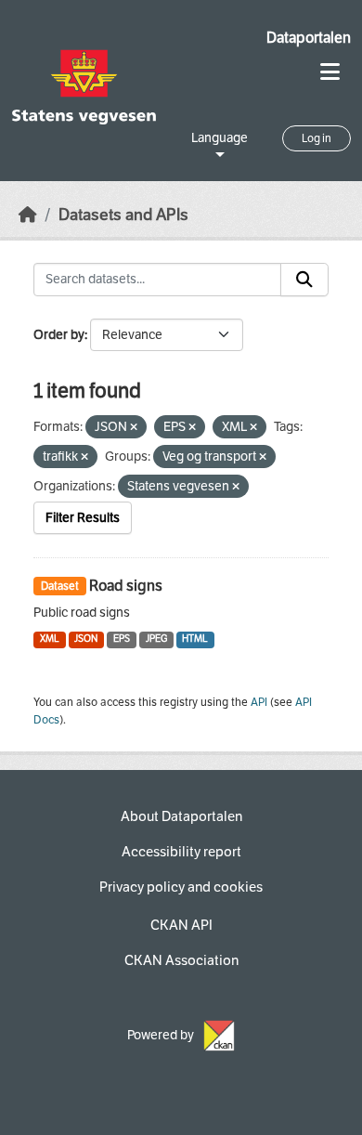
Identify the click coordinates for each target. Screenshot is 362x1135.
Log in (316, 138)
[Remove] (133, 428)
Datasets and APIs (123, 215)
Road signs (125, 585)
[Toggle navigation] (330, 72)
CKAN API (181, 925)
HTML (195, 639)
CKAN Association (181, 960)
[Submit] (304, 279)
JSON (85, 639)
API (259, 702)
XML (49, 639)
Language (219, 138)
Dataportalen (308, 37)
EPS (121, 639)
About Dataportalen (181, 816)
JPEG (156, 639)
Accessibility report (181, 851)
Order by (58, 335)
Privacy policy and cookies (181, 887)
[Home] (28, 215)
